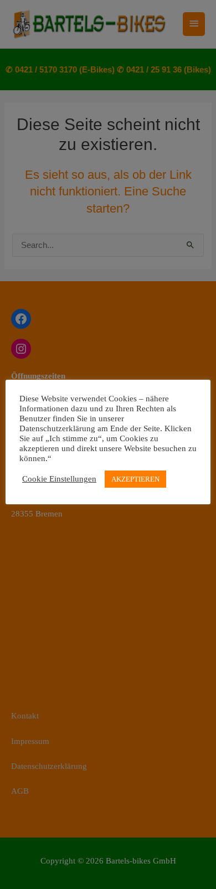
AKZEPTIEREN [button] (135, 479)
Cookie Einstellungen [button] (59, 478)
